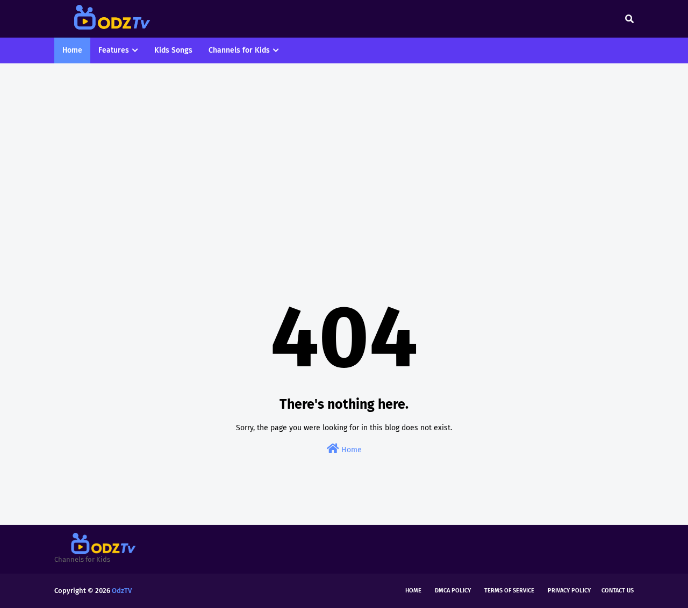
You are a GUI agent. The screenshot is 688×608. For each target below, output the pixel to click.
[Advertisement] (344, 154)
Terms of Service (509, 590)
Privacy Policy (569, 590)
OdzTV (122, 591)
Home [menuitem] (72, 50)
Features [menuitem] (113, 50)
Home (350, 449)
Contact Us (617, 590)
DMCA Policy (453, 590)
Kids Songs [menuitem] (173, 50)
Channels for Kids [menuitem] (239, 50)
